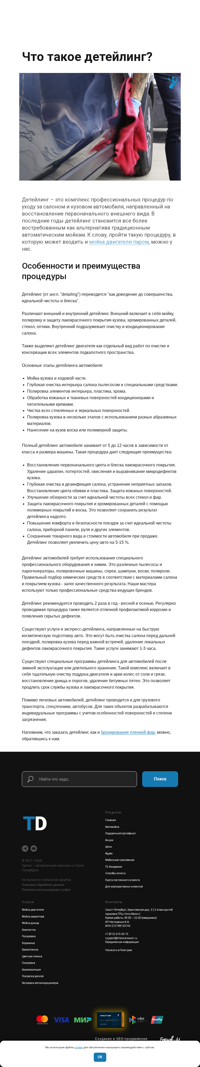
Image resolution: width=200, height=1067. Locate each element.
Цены (108, 846)
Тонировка (28, 962)
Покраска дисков (32, 976)
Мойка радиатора (33, 916)
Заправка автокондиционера (40, 983)
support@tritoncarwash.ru (121, 938)
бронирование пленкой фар (128, 732)
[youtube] (33, 848)
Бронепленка (30, 949)
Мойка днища (30, 923)
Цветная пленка (32, 956)
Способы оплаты (115, 873)
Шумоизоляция (31, 969)
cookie (79, 1047)
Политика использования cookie (46, 890)
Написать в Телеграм (118, 950)
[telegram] (25, 848)
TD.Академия (113, 866)
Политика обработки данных (43, 885)
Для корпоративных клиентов (124, 886)
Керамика (28, 943)
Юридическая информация (122, 942)
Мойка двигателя (33, 909)
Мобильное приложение (119, 860)
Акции (109, 840)
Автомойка (112, 826)
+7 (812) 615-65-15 (116, 934)
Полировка (29, 936)
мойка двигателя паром (119, 242)
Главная (110, 820)
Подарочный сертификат (120, 833)
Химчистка (29, 929)
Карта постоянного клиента (122, 880)
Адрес (109, 853)
